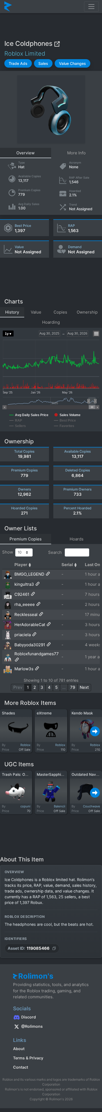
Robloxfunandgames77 (36, 653)
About (18, 1048)
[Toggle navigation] (91, 6)
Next (84, 687)
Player (20, 564)
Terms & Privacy (28, 1058)
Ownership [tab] (87, 312)
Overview (25, 152)
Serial (67, 564)
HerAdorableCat (29, 624)
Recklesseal (26, 614)
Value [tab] (36, 312)
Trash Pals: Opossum (20, 774)
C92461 (21, 594)
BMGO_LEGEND (29, 574)
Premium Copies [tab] (26, 539)
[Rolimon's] (8, 6)
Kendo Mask (82, 713)
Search (55, 552)
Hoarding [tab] (51, 322)
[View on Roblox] (57, 43)
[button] (18, 63)
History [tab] (12, 312)
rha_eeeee (24, 604)
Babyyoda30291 (29, 644)
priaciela (22, 634)
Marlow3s (23, 668)
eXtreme (44, 713)
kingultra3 (24, 584)
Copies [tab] (60, 312)
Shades (8, 713)
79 (72, 687)
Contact (20, 1067)
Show (8, 552)
